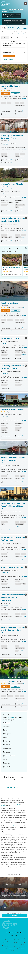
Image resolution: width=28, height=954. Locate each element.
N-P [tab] (23, 722)
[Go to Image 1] (7, 82)
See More (17, 107)
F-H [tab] (14, 722)
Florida (14, 251)
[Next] (25, 74)
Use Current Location (12, 16)
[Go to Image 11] (21, 82)
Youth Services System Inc (12, 567)
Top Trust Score (16, 37)
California (9, 251)
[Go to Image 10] (19, 82)
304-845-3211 (5, 605)
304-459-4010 (5, 545)
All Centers (5, 37)
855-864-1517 (5, 144)
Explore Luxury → (14, 915)
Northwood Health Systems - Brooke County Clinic (13, 219)
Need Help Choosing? (8, 59)
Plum (5, 759)
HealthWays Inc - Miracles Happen (12, 185)
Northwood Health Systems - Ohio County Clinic (13, 458)
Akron (6, 730)
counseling (3, 805)
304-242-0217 (5, 193)
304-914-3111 (5, 343)
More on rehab (21, 34)
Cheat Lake (7, 767)
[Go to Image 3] (9, 82)
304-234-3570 (5, 467)
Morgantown (8, 745)
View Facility (16, 93)
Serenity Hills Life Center (12, 410)
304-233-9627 (5, 572)
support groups (16, 804)
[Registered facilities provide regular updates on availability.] (25, 113)
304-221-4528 (5, 513)
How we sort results (20, 43)
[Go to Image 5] (12, 82)
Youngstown (7, 734)
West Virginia (10, 717)
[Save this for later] (26, 66)
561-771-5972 (6, 310)
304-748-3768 (5, 373)
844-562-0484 (6, 686)
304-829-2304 (6, 93)
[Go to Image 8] (17, 82)
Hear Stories (9, 932)
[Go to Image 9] (18, 82)
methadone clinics (9, 804)
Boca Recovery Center (10, 303)
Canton (6, 737)
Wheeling (7, 741)
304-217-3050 (5, 226)
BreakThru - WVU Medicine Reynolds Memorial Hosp (13, 504)
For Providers (14, 935)
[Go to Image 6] (14, 82)
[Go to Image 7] (15, 82)
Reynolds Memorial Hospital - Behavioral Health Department (14, 597)
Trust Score (13, 825)
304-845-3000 (5, 637)
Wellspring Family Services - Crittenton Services (13, 367)
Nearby (3, 251)
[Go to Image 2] (8, 82)
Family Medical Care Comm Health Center (13, 538)
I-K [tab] (17, 722)
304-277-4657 (5, 416)
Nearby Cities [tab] (6, 722)
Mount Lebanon (8, 752)
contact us (17, 866)
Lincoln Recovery (8, 681)
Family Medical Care (10, 338)
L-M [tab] (20, 722)
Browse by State (13, 787)
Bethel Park (7, 748)
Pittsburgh (7, 726)
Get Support (19, 932)
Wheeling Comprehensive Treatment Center (12, 136)
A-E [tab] (11, 722)
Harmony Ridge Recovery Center (11, 267)
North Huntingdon (9, 756)
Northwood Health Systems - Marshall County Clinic (13, 628)
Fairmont (6, 763)
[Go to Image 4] (11, 82)
